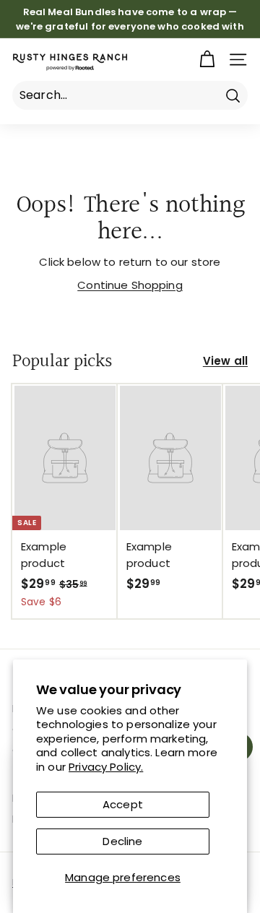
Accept (123, 804)
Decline (122, 841)
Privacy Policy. (106, 766)
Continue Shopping (130, 285)
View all (225, 360)
